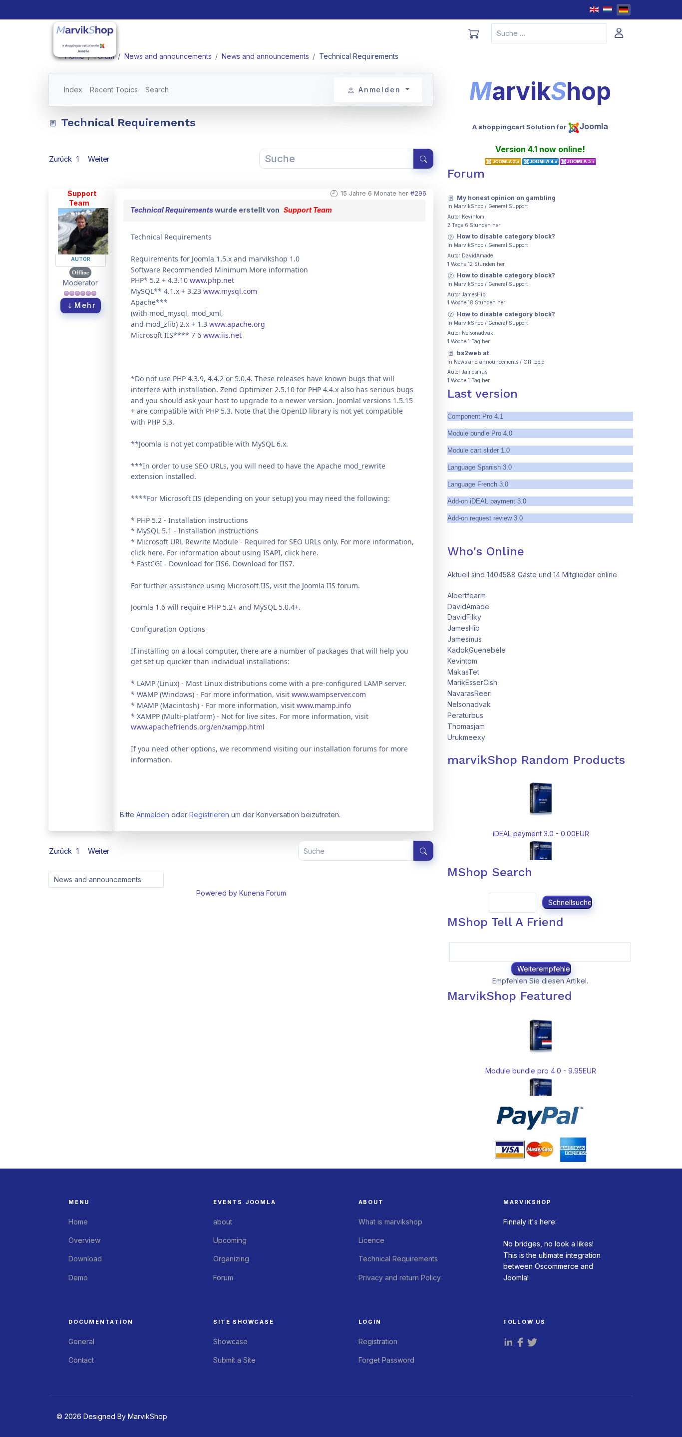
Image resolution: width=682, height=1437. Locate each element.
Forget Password (386, 1360)
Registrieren (209, 814)
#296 (418, 193)
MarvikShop (468, 206)
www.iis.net (222, 335)
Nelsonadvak (477, 333)
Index (73, 89)
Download (85, 1258)
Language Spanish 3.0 (479, 467)
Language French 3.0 (477, 484)
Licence (371, 1240)
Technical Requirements (171, 210)
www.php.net (212, 280)
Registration (377, 1341)
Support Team (81, 198)
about (222, 1221)
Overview (84, 1240)
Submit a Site (234, 1360)
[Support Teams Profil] (83, 230)
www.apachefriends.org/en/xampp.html (198, 726)
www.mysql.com (230, 291)
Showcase (230, 1341)
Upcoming (230, 1240)
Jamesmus (474, 372)
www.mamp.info (324, 705)
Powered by (216, 893)
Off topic (533, 362)
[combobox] (549, 33)
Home (78, 1221)
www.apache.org (237, 324)
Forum (223, 1277)
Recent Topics (114, 89)
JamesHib (473, 294)
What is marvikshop (390, 1221)
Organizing (231, 1258)
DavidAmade (477, 255)
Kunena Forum (262, 893)
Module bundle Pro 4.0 (479, 433)
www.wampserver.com (329, 694)
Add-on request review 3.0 (485, 518)
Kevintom (473, 217)
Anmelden (152, 814)
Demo (78, 1277)
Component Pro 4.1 (475, 416)
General (81, 1341)
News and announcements (486, 362)
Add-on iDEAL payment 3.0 (486, 501)
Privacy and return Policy (399, 1277)
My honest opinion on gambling (506, 198)
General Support (508, 206)
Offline (80, 272)
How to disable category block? (506, 236)
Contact (81, 1360)
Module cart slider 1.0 (478, 450)
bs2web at (473, 353)
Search (157, 89)
